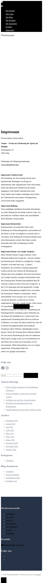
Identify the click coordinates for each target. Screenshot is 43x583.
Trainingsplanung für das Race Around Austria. (23, 410)
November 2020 (12, 446)
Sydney (38, 575)
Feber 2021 (10, 437)
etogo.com (15, 165)
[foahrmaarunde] (7, 2)
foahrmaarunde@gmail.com (13, 545)
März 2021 (10, 434)
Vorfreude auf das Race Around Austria (20, 400)
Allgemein (10, 461)
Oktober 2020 (11, 450)
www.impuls (6, 165)
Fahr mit (21, 306)
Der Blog (9, 17)
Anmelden (10, 472)
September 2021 (12, 421)
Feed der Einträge (12, 475)
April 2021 (10, 430)
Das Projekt (10, 11)
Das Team (9, 14)
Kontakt (9, 27)
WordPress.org (11, 481)
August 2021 (11, 424)
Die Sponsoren (11, 24)
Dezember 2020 (12, 443)
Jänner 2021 (10, 440)
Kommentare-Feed (13, 478)
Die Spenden (11, 20)
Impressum (10, 30)
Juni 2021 (9, 427)
